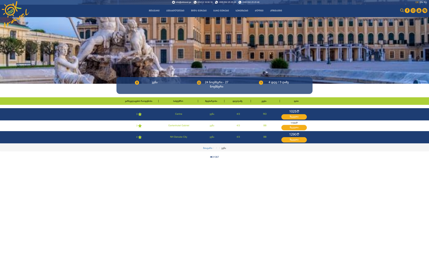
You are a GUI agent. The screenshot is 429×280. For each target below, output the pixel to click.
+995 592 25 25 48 (250, 2)
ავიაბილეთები (175, 11)
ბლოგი (259, 11)
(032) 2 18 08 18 (204, 2)
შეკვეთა (294, 117)
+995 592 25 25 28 (227, 2)
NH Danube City (178, 137)
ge (417, 2)
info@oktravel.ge (183, 2)
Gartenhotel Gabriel (178, 126)
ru (425, 2)
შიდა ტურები (199, 11)
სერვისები (242, 11)
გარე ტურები (221, 11)
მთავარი (154, 11)
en (421, 2)
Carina (178, 114)
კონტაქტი (276, 11)
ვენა (212, 114)
